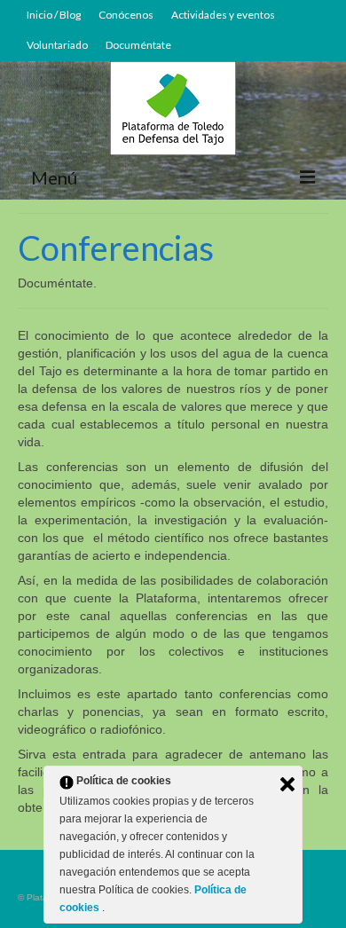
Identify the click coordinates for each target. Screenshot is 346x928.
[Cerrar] (287, 784)
